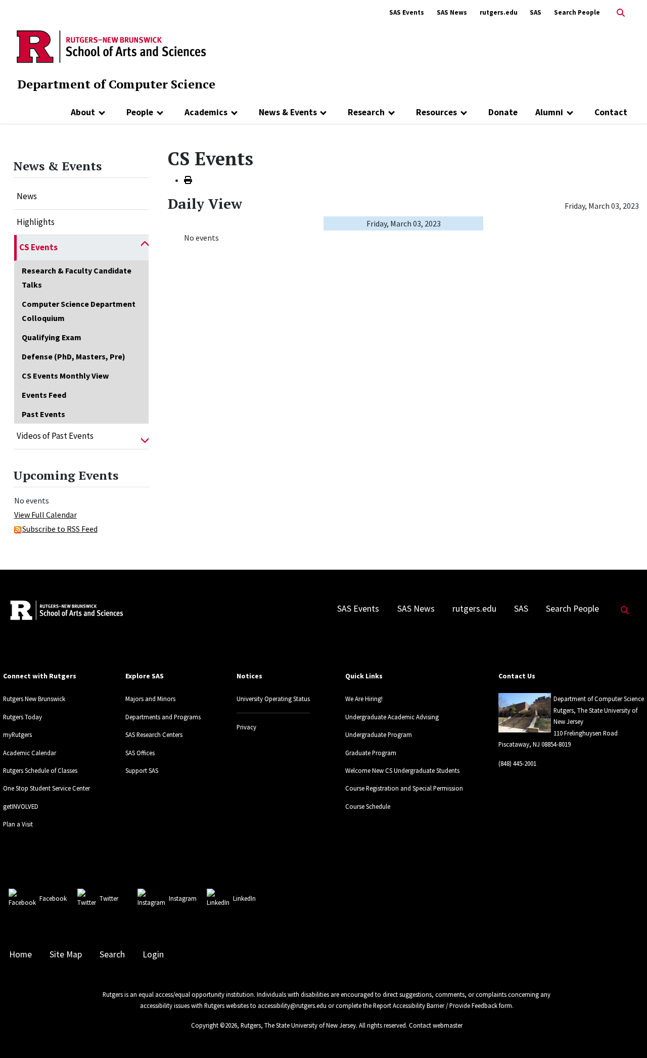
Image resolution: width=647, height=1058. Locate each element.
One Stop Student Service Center (46, 788)
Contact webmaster (436, 1025)
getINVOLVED (20, 806)
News (27, 196)
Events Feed (44, 395)
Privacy (246, 727)
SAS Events (406, 12)
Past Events (43, 414)
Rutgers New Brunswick (34, 699)
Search (112, 954)
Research (366, 112)
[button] (145, 247)
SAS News (452, 12)
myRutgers (17, 734)
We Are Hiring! (364, 699)
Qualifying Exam (51, 337)
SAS (535, 12)
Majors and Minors (150, 699)
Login (153, 954)
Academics (205, 112)
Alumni (549, 112)
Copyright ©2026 (214, 1025)
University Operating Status (273, 699)
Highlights (36, 221)
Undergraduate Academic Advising (392, 717)
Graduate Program (370, 753)
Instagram (183, 898)
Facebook (53, 898)
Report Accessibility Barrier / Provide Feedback (435, 1005)
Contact (610, 112)
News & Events (288, 112)
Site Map (66, 954)
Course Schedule (367, 806)
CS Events (38, 247)
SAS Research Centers (153, 734)
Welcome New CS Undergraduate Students (402, 770)
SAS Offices (140, 753)
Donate (503, 112)
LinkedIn (244, 898)
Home (20, 954)
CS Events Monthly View (65, 376)
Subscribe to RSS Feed (60, 529)
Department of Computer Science (116, 84)
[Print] (188, 180)
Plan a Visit (18, 824)
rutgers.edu (499, 12)
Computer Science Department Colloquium (78, 311)
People (139, 112)
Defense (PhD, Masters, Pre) (73, 356)
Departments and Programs (163, 717)
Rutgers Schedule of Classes (40, 770)
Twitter (109, 898)
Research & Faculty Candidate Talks (76, 277)
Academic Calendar (29, 753)
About (83, 112)
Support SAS (141, 770)
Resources (436, 112)
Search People (577, 12)
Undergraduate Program (378, 734)
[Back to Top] (625, 1033)
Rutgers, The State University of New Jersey (298, 1025)
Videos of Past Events (55, 435)
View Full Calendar (45, 515)
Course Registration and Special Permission (404, 788)
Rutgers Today (22, 717)
